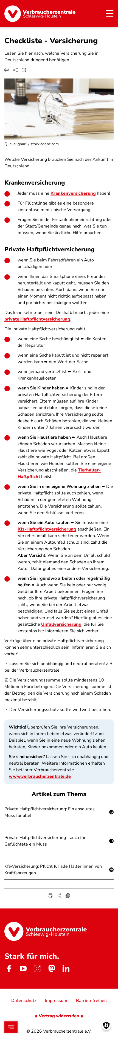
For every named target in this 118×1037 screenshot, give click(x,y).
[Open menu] (11, 1027)
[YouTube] (23, 968)
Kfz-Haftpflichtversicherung (47, 529)
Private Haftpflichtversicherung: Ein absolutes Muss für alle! (49, 812)
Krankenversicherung (73, 193)
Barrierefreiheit (91, 1001)
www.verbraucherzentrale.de (40, 776)
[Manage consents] (106, 1025)
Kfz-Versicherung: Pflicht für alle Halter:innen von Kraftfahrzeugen (53, 869)
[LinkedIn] (66, 968)
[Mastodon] (51, 968)
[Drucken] (6, 70)
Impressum (56, 1001)
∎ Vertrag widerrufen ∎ (59, 1016)
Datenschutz (23, 1001)
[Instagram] (37, 968)
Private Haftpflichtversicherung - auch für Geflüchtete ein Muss (45, 841)
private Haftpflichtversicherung (37, 319)
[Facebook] (9, 968)
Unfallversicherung (61, 624)
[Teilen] (15, 70)
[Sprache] (24, 70)
